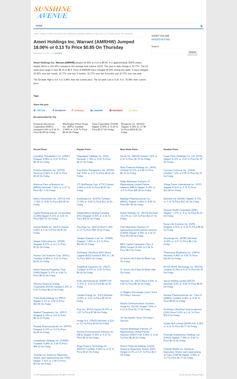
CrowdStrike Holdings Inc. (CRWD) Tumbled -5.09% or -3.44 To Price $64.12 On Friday (50, 343)
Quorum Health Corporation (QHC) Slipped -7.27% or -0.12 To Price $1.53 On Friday (183, 213)
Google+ (79, 110)
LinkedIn (98, 110)
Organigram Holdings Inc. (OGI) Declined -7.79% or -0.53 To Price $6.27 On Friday (94, 159)
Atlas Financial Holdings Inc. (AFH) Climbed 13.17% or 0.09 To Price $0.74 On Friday (138, 170)
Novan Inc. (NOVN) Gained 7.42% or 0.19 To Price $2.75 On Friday (138, 157)
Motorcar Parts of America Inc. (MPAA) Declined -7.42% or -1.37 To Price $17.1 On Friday (51, 187)
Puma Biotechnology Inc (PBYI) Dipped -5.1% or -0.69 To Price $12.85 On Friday (49, 301)
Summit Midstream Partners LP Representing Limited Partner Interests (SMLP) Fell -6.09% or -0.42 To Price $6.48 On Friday (139, 333)
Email (135, 110)
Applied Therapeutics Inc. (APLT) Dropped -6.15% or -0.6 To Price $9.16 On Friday (50, 315)
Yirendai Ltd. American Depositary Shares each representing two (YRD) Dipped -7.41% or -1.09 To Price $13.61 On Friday (51, 359)
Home (36, 34)
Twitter (41, 110)
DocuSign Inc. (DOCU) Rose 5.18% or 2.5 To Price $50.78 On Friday (95, 228)
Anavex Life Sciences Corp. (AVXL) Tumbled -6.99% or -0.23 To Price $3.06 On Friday (51, 258)
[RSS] (202, 26)
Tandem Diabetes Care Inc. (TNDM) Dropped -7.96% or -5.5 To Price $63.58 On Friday (95, 241)
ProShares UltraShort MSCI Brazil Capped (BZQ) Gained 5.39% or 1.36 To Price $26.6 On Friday (95, 255)
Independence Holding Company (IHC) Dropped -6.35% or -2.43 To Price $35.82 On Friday (93, 216)
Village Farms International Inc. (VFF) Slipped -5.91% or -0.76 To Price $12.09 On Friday (182, 187)
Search (155, 46)
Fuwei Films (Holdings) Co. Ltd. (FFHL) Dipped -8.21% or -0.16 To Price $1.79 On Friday (183, 159)
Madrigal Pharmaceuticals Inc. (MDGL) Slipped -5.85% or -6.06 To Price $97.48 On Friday (137, 201)
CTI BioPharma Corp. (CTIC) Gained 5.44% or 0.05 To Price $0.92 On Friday (95, 187)
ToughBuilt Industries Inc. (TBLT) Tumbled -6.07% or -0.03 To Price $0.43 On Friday (94, 270)
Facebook (60, 110)
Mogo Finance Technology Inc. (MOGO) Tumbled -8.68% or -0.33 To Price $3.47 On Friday (95, 349)
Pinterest (117, 110)
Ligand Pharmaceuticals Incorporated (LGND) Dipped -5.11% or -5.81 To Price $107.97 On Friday (52, 216)
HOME (39, 26)
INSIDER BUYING (160, 39)
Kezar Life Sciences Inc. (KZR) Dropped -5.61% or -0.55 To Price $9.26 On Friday (183, 227)
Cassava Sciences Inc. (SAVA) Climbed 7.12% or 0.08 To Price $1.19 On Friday (183, 173)
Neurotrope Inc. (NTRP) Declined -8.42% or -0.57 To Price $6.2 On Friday (180, 241)
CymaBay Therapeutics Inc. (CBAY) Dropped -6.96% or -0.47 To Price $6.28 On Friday (51, 159)
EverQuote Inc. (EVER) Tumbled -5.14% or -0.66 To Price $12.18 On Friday (94, 201)
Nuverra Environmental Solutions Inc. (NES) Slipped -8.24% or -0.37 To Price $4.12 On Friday (95, 335)
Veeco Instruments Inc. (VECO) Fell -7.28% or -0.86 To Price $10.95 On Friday (51, 201)
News (43, 34)
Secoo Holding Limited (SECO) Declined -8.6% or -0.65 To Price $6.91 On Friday (183, 284)
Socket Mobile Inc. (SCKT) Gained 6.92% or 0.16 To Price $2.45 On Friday (50, 230)
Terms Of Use (185, 375)
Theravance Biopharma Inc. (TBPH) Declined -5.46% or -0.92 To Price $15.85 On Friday (182, 255)
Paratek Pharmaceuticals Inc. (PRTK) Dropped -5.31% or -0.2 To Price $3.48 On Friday (52, 329)
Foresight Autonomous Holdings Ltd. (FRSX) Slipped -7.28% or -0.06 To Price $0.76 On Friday (182, 337)
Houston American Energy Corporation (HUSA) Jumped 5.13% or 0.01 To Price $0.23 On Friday (52, 287)
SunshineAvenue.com (49, 375)
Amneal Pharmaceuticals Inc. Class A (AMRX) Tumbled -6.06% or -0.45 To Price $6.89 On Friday (183, 298)
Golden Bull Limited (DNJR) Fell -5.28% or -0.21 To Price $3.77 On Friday (183, 325)
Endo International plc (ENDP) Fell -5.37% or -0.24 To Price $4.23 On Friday (94, 284)
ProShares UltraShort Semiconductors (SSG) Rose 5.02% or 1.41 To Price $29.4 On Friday (183, 312)
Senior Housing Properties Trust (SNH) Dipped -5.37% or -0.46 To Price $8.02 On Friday (49, 272)
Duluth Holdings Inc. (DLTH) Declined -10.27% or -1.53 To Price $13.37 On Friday (139, 216)
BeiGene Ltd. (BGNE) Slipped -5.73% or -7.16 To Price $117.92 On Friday (182, 200)
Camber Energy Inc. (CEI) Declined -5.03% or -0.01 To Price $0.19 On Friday (94, 298)
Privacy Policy (198, 375)
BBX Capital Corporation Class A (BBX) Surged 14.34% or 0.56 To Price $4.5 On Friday (136, 247)
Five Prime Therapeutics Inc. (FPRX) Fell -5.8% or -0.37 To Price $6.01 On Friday (95, 173)
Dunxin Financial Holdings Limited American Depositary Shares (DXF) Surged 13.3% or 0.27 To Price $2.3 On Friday (138, 350)
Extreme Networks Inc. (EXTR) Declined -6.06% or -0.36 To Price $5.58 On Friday (50, 173)
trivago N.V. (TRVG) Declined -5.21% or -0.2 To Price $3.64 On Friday (95, 322)
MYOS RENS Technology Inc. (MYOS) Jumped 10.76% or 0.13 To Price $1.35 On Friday (183, 270)
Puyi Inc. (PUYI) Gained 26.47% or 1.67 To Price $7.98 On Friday (94, 311)
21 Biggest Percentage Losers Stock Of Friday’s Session (138, 293)
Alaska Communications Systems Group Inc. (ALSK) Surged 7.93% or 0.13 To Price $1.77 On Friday (138, 306)
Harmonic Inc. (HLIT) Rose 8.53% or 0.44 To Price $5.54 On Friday (138, 282)
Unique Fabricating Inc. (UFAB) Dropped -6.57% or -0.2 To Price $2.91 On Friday (49, 244)
